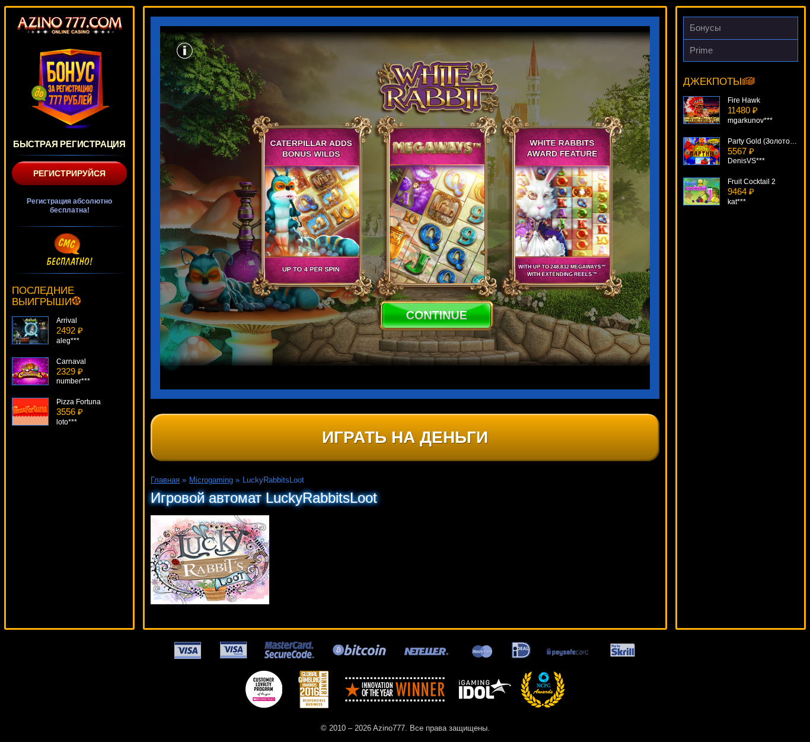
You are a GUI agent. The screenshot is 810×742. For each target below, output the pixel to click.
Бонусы (705, 28)
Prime (701, 50)
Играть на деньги (405, 437)
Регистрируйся (69, 173)
